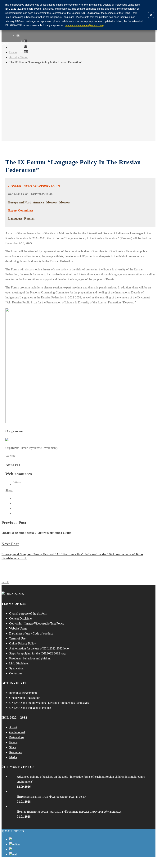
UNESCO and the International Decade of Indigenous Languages (49, 702)
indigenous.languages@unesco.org (84, 25)
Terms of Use (17, 638)
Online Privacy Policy (22, 643)
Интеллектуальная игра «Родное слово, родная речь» (51, 796)
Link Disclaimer (19, 663)
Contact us (15, 673)
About (13, 727)
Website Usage (18, 628)
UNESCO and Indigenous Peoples (30, 707)
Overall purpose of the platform (28, 613)
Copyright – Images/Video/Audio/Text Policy (36, 623)
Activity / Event (18, 57)
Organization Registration (24, 697)
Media (13, 757)
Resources (15, 752)
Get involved (17, 732)
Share (12, 747)
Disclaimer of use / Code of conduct (31, 633)
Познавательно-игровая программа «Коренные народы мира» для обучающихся (69, 811)
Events (13, 742)
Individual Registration (23, 692)
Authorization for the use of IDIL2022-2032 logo (39, 648)
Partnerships (16, 737)
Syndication (16, 668)
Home (13, 52)
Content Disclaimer (21, 618)
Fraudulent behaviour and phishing (30, 658)
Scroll (5, 582)
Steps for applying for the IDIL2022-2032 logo (37, 653)
